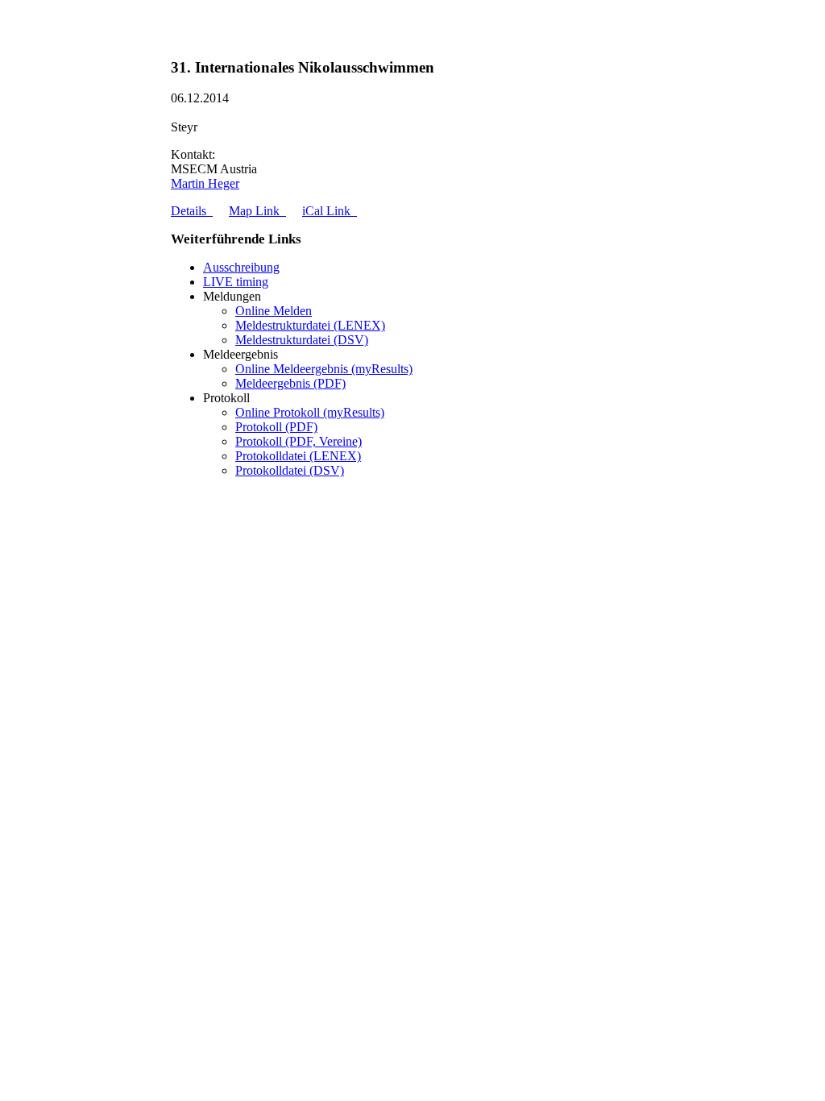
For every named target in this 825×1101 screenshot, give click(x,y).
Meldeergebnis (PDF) (290, 383)
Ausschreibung (241, 267)
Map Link (257, 211)
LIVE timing (235, 282)
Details (192, 211)
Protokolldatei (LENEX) (298, 456)
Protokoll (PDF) (276, 427)
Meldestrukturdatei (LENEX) (310, 325)
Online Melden (273, 311)
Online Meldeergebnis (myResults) (323, 369)
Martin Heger (205, 183)
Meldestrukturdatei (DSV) (301, 340)
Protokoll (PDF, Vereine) (298, 441)
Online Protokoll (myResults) (309, 412)
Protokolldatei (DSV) (289, 470)
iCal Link (329, 211)
